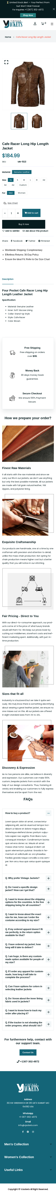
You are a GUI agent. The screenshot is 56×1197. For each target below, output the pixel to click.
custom (23, 185)
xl (36, 180)
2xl (44, 180)
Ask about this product (36, 230)
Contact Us (28, 1052)
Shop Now (28, 15)
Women (21, 193)
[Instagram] (33, 1131)
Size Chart (13, 203)
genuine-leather (22, 172)
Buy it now (24, 224)
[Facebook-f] (23, 1131)
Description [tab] (7, 279)
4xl (13, 185)
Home (8, 37)
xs (11, 180)
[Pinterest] (28, 1131)
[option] (28, 84)
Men (11, 193)
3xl (5, 185)
